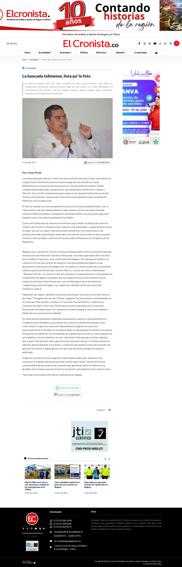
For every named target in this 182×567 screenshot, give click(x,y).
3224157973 (74, 536)
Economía (65, 52)
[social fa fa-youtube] (155, 43)
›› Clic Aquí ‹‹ (32, 536)
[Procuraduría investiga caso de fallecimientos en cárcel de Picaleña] (97, 471)
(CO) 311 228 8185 (63, 523)
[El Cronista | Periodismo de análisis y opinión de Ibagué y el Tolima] (91, 43)
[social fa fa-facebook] (139, 43)
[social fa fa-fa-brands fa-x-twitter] (144, 43)
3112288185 (74, 532)
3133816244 (60, 532)
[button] (165, 43)
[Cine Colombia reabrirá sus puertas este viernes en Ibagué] (38, 471)
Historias (101, 52)
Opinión (120, 52)
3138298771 (60, 536)
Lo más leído (140, 52)
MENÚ (13, 43)
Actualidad (44, 52)
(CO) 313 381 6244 (63, 520)
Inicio (27, 52)
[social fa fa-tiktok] (160, 43)
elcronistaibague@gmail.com (67, 541)
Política (84, 52)
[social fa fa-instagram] (149, 43)
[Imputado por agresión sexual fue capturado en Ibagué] (67, 471)
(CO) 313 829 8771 (63, 527)
